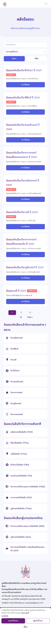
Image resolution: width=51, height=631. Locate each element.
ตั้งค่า (25, 627)
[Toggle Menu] (46, 4)
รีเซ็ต (36, 58)
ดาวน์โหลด (25, 84)
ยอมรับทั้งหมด (13, 621)
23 (21, 317)
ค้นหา (14, 58)
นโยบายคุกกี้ (25, 613)
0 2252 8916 (13, 602)
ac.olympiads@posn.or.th (33, 602)
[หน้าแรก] (5, 4)
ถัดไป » (30, 317)
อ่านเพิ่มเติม (4, 616)
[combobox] (25, 51)
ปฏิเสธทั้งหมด (38, 621)
